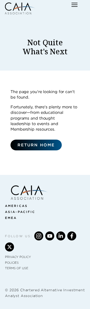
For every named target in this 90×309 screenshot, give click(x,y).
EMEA (11, 218)
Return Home (36, 145)
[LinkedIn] (60, 235)
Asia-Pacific (20, 212)
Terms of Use (16, 268)
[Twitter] (9, 246)
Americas (16, 206)
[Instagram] (38, 235)
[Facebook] (71, 235)
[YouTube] (49, 235)
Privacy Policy (18, 257)
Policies (12, 262)
